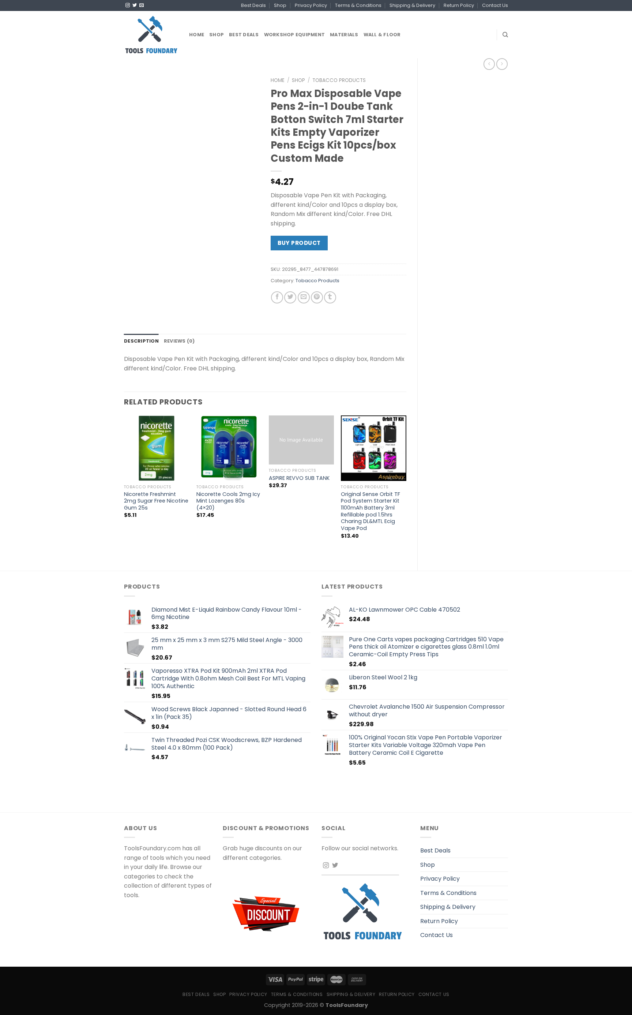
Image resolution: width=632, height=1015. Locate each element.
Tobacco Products (339, 80)
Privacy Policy (311, 5)
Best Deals (253, 5)
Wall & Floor (382, 34)
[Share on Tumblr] (330, 297)
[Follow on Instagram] (127, 5)
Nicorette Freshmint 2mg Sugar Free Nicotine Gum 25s (156, 501)
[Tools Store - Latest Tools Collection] (151, 34)
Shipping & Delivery (412, 5)
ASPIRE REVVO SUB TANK (299, 478)
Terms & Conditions (358, 5)
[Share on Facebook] (277, 297)
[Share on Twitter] (290, 297)
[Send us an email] (141, 5)
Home (196, 34)
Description (141, 341)
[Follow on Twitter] (134, 5)
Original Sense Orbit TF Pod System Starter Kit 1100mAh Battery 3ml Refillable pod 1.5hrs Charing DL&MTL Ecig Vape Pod (370, 511)
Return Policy (459, 5)
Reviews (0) (179, 341)
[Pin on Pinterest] (317, 297)
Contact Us (495, 5)
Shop (280, 5)
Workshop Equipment (294, 34)
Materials (344, 34)
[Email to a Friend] (304, 297)
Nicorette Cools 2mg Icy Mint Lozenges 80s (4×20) (228, 501)
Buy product (299, 243)
